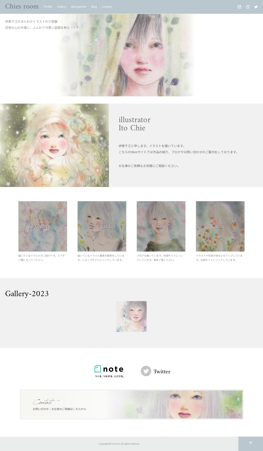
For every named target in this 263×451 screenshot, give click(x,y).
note (220, 226)
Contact (107, 6)
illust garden (78, 6)
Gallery (61, 6)
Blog (94, 6)
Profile (48, 6)
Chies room (22, 6)
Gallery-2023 (27, 294)
